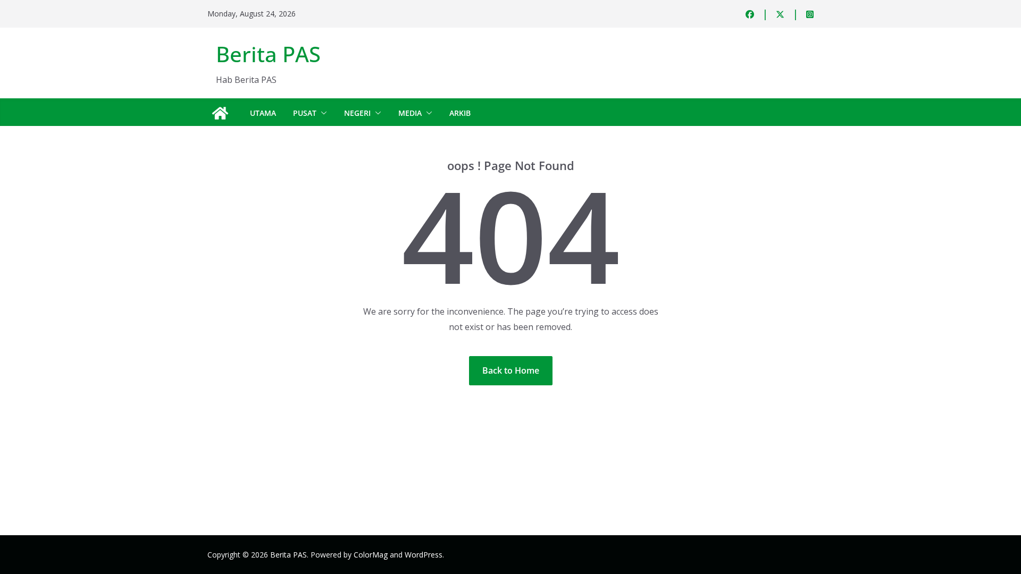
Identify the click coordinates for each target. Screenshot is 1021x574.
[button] (321, 113)
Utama (263, 113)
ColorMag (371, 555)
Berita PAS (268, 54)
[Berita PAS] (220, 113)
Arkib (460, 113)
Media (410, 113)
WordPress (423, 555)
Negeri (357, 113)
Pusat (304, 113)
